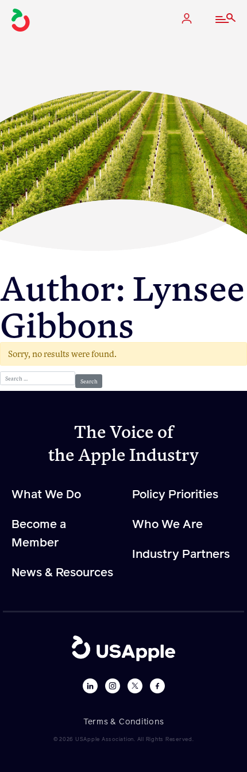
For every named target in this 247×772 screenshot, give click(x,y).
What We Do (46, 495)
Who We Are (167, 524)
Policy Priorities (175, 495)
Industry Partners (181, 554)
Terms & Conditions (123, 722)
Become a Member (38, 534)
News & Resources (62, 573)
